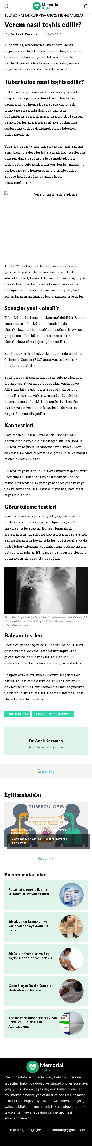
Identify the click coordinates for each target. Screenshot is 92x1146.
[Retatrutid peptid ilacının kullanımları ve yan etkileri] (71, 895)
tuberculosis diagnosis (52, 714)
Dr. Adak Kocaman (25, 34)
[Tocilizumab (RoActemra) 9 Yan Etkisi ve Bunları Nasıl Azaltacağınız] (71, 1023)
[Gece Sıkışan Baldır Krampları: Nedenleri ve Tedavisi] (71, 991)
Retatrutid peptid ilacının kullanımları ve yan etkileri (28, 891)
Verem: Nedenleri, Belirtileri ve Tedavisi (39, 841)
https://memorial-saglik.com (46, 747)
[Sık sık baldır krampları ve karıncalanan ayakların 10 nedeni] (71, 927)
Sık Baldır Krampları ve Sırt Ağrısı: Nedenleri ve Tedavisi (30, 956)
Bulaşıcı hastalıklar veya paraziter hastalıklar (44, 15)
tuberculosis (17, 714)
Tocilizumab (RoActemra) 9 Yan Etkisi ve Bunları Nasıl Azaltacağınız (32, 1022)
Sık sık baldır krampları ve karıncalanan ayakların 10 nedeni (28, 925)
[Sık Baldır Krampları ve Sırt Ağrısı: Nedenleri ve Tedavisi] (71, 959)
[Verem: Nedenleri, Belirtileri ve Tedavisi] (46, 824)
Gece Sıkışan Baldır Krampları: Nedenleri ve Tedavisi (31, 987)
